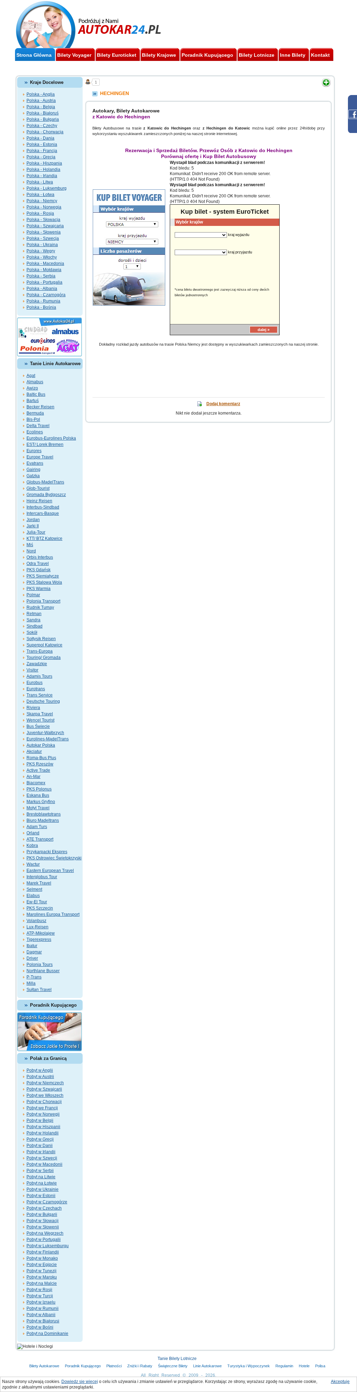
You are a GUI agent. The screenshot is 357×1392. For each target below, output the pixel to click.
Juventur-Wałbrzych (45, 732)
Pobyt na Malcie (41, 1283)
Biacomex (35, 782)
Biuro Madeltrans (42, 820)
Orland (32, 833)
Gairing (33, 469)
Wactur (33, 864)
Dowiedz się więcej (79, 1381)
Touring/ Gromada (43, 657)
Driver (32, 958)
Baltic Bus (35, 394)
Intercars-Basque (42, 513)
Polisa (320, 1366)
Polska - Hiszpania (44, 163)
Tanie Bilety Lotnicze (177, 1358)
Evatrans (34, 463)
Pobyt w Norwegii (43, 1114)
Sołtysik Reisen (41, 638)
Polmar (33, 594)
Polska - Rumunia (43, 301)
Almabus (34, 381)
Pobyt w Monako (42, 1258)
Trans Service (39, 695)
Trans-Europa (39, 651)
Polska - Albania (41, 288)
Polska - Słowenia (43, 232)
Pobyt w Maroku (41, 1277)
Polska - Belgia (40, 106)
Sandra (33, 620)
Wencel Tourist (40, 720)
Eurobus (34, 682)
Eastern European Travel (50, 870)
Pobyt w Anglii (39, 1070)
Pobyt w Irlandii (40, 1151)
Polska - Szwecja (42, 238)
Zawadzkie (36, 663)
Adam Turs (36, 826)
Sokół (31, 632)
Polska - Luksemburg (46, 188)
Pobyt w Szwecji (41, 1158)
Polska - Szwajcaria (45, 225)
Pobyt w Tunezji (41, 1270)
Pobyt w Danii (39, 1145)
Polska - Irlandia (41, 175)
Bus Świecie (38, 726)
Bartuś (32, 400)
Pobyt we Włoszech (44, 1095)
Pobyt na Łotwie (41, 1183)
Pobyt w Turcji (39, 1295)
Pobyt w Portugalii (43, 1239)
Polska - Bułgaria (42, 119)
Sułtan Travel (39, 989)
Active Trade (38, 770)
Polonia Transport (43, 601)
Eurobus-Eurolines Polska (51, 438)
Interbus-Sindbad (42, 507)
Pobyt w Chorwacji (44, 1101)
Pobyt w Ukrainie (42, 1189)
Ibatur (31, 945)
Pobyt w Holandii (42, 1133)
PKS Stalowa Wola (44, 582)
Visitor (32, 670)
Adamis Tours (39, 676)
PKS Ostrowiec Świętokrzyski (54, 858)
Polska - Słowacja (43, 219)
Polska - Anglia (40, 94)
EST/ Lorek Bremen (44, 444)
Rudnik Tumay (40, 607)
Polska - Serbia (40, 276)
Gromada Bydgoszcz (46, 494)
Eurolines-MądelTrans (47, 739)
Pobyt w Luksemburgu (47, 1245)
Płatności (114, 1366)
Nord (31, 551)
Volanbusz (36, 920)
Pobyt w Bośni (39, 1327)
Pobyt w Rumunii (42, 1308)
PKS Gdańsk (38, 569)
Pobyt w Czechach (44, 1208)
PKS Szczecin (39, 908)
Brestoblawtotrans (43, 814)
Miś (29, 544)
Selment (34, 889)
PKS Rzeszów (39, 764)
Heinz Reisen (39, 500)
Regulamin (284, 1366)
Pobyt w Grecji (40, 1139)
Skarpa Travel (39, 713)
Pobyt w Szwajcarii (44, 1089)
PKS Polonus (39, 789)
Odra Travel (37, 563)
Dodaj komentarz (223, 403)
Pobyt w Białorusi (42, 1321)
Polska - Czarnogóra (46, 294)
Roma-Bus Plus (41, 757)
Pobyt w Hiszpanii (43, 1126)
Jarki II (32, 526)
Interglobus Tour (41, 876)
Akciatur (34, 751)
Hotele (304, 1366)
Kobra (32, 845)
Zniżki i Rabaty (139, 1366)
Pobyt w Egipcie (41, 1264)
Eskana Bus (37, 795)
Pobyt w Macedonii (44, 1164)
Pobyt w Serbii (40, 1170)
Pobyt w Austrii (40, 1076)
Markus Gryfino (40, 801)
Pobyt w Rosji (39, 1289)
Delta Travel (38, 425)
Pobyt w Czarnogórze (46, 1202)
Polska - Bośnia (41, 307)
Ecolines (34, 432)
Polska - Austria (41, 100)
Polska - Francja (41, 150)
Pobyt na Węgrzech (44, 1233)
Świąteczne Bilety (173, 1366)
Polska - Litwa (39, 182)
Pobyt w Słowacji (42, 1220)
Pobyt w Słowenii (42, 1227)
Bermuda (35, 413)
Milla (31, 983)
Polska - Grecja (40, 157)
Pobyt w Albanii (40, 1314)
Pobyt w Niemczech (45, 1082)
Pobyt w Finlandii (42, 1252)
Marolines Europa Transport (52, 914)
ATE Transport (39, 839)
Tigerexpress (38, 939)
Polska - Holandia (43, 169)
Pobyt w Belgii (39, 1120)
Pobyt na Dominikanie (47, 1333)
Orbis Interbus (39, 557)
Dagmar (34, 952)
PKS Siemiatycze (42, 576)
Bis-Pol (33, 419)
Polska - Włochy (41, 257)
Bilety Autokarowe (44, 1366)
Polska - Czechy (41, 125)
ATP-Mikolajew (40, 933)
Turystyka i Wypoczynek (248, 1366)
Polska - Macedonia (45, 263)
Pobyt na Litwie (40, 1176)
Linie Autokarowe (207, 1366)
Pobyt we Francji (42, 1108)
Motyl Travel (38, 807)
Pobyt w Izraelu (40, 1302)
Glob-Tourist (38, 488)
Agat (30, 375)
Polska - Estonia (41, 144)
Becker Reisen (40, 406)
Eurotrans (35, 688)
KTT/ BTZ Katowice (44, 538)
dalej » (263, 330)
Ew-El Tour (36, 901)
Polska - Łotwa (40, 194)
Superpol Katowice (44, 645)
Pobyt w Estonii (40, 1195)
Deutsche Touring (43, 701)
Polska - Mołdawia (43, 269)
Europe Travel (39, 457)
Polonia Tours (39, 964)
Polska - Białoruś (42, 113)
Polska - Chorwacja (44, 131)
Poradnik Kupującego (83, 1366)
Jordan (33, 519)
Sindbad (34, 626)
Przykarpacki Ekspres (46, 851)
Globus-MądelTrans (45, 482)
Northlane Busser (43, 970)
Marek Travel (38, 883)
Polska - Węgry (40, 251)
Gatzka (33, 475)
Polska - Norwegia (43, 207)
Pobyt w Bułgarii (41, 1214)
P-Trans (33, 977)
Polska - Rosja (40, 213)
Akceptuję (340, 1381)
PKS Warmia (38, 588)
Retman (33, 613)
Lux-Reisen (37, 927)
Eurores (33, 450)
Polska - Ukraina (42, 244)
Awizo (32, 388)
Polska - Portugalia (44, 282)
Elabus (33, 895)
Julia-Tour (35, 532)
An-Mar (33, 776)
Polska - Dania (40, 138)
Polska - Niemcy (41, 200)
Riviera (33, 707)
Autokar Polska (40, 745)
